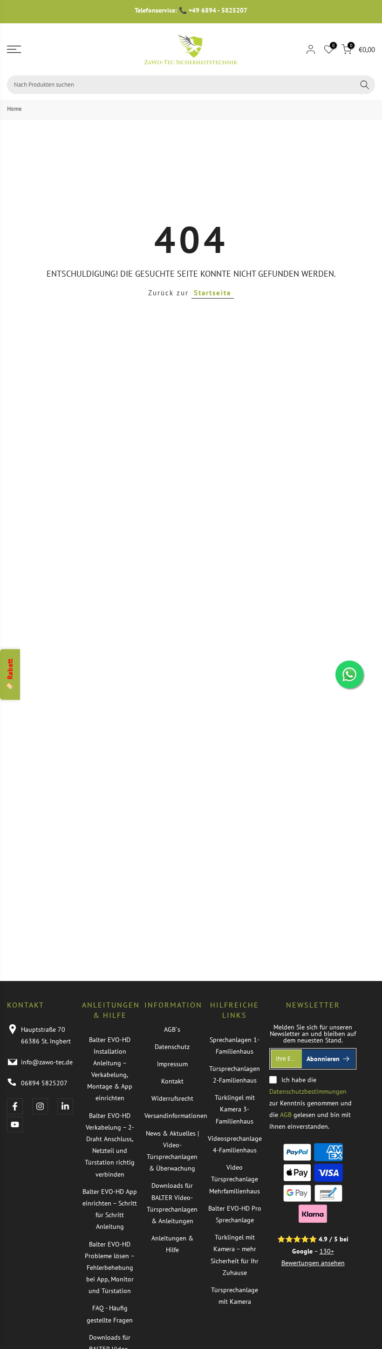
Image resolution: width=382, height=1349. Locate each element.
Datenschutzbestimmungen (308, 1091)
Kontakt (172, 1081)
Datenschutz (172, 1046)
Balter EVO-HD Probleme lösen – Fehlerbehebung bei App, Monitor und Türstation (110, 1267)
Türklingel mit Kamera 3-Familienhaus (235, 1109)
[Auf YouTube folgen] (15, 1124)
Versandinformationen (175, 1115)
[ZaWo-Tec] (191, 49)
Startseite (213, 292)
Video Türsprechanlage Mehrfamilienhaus (234, 1179)
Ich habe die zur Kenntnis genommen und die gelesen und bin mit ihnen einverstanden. (310, 1103)
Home (14, 109)
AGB (286, 1115)
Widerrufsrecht (172, 1098)
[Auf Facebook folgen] (15, 1106)
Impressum (172, 1064)
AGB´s (172, 1029)
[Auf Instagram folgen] (40, 1106)
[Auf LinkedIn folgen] (65, 1106)
